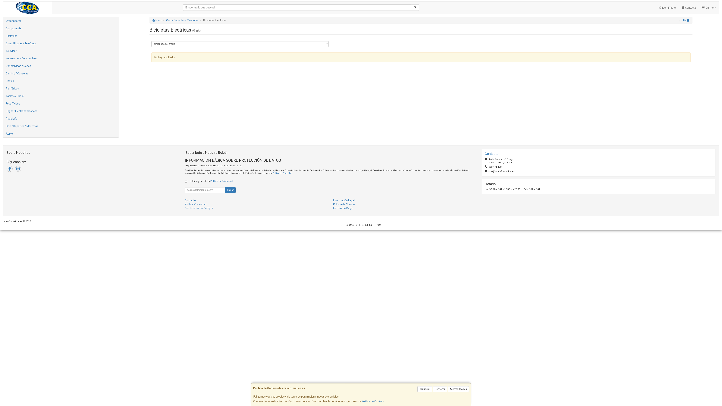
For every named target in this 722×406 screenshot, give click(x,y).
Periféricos (12, 88)
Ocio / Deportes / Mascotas (22, 126)
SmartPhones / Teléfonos (21, 43)
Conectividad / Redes (18, 65)
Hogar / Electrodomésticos (21, 111)
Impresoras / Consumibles (21, 58)
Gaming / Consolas (17, 73)
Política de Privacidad (282, 173)
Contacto (690, 7)
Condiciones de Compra (199, 208)
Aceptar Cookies (458, 389)
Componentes (14, 28)
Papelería (11, 118)
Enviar (230, 190)
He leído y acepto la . (211, 181)
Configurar (424, 389)
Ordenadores (13, 20)
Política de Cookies (373, 401)
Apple (9, 133)
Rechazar (440, 389)
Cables (10, 81)
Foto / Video (13, 103)
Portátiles (11, 35)
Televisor (11, 50)
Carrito (709, 7)
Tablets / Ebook (15, 96)
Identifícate (669, 7)
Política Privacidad (195, 204)
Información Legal (344, 200)
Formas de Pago (343, 208)
